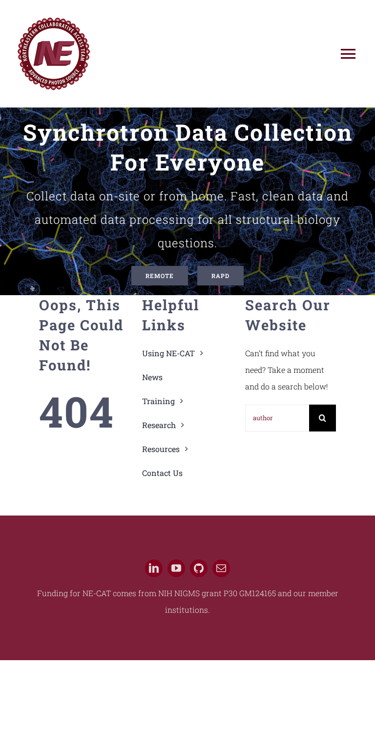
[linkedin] (154, 568)
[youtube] (176, 568)
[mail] (221, 568)
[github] (199, 568)
